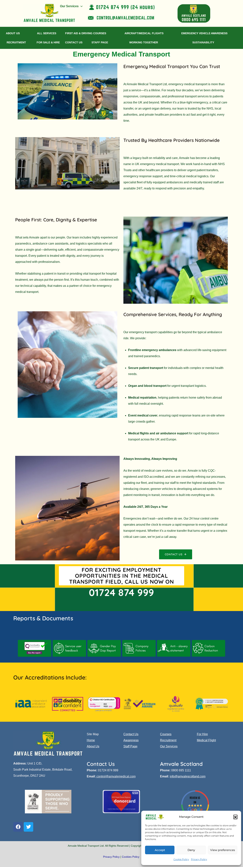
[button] (235, 817)
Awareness (131, 740)
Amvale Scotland (181, 764)
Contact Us (130, 734)
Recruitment (168, 740)
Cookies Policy (130, 856)
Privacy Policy (199, 859)
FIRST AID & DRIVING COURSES (85, 33)
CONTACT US (73, 42)
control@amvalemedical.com (116, 776)
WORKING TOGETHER (143, 42)
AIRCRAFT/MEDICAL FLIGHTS (144, 33)
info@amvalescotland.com (187, 776)
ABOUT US (13, 33)
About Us (93, 746)
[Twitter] (28, 827)
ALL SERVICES (48, 33)
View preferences (222, 850)
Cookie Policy (181, 859)
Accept (160, 850)
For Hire (202, 734)
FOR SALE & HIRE (48, 42)
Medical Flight (206, 740)
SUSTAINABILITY (201, 42)
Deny (191, 850)
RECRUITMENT (16, 42)
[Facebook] (18, 827)
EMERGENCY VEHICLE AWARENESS (204, 33)
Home (91, 740)
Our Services (69, 6)
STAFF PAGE (100, 42)
